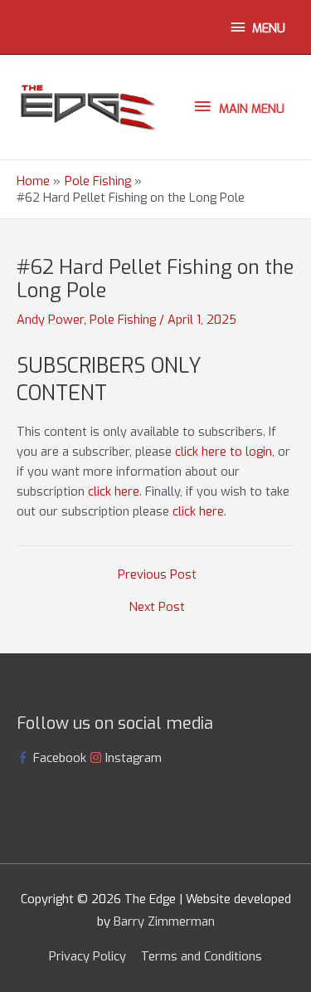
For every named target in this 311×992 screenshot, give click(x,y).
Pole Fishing (123, 319)
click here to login (223, 451)
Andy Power (50, 319)
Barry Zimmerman (164, 921)
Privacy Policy (87, 956)
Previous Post (157, 575)
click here (113, 491)
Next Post (157, 607)
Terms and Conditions (201, 956)
